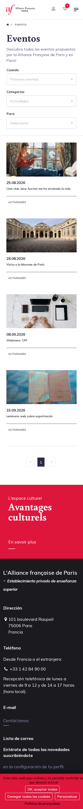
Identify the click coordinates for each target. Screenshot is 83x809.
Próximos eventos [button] (24, 79)
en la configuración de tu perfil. (33, 766)
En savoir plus (22, 542)
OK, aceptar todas (42, 789)
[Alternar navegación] (76, 11)
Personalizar (67, 796)
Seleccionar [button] (19, 123)
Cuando (13, 70)
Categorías (15, 92)
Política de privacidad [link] (42, 803)
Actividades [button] (19, 101)
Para (10, 114)
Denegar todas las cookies (28, 796)
